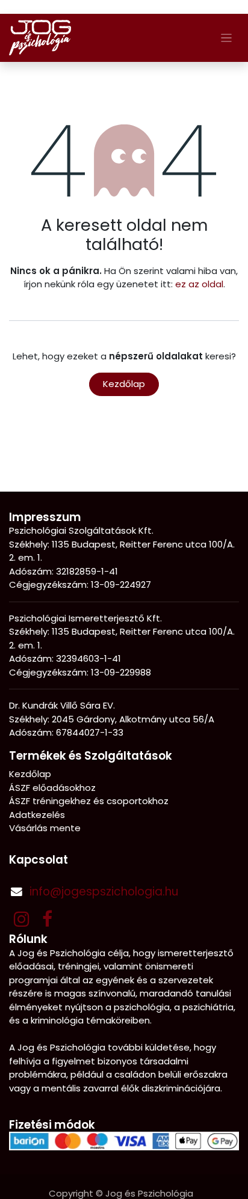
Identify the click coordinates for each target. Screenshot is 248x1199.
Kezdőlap (124, 383)
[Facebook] (47, 919)
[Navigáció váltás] (227, 37)
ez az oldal (199, 284)
